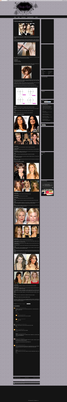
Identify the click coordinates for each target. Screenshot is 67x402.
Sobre (19, 17)
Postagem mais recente (17, 377)
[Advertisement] (26, 370)
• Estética (43, 74)
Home (15, 17)
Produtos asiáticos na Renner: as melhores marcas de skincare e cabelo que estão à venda (47, 109)
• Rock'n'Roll (49, 72)
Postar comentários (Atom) (28, 380)
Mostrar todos (52, 121)
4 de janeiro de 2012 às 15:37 (21, 338)
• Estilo (49, 73)
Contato (36, 17)
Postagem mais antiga (36, 377)
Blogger (38, 400)
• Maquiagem (43, 71)
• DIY (48, 74)
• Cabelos (43, 73)
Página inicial (27, 377)
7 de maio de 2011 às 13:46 (21, 329)
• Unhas (43, 72)
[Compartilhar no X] (28, 303)
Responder (17, 321)
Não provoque (44, 111)
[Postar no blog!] (27, 303)
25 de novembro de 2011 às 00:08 (22, 333)
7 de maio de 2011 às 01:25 (23, 324)
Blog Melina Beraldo (45, 119)
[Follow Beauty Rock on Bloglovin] (47, 102)
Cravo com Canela (18, 324)
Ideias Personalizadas (45, 116)
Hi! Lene (17, 338)
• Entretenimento (50, 71)
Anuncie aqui (23, 17)
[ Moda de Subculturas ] (46, 114)
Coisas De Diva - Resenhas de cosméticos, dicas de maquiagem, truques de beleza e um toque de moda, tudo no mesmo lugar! (47, 107)
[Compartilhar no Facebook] (29, 303)
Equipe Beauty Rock (30, 17)
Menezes (17, 329)
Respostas (17, 313)
